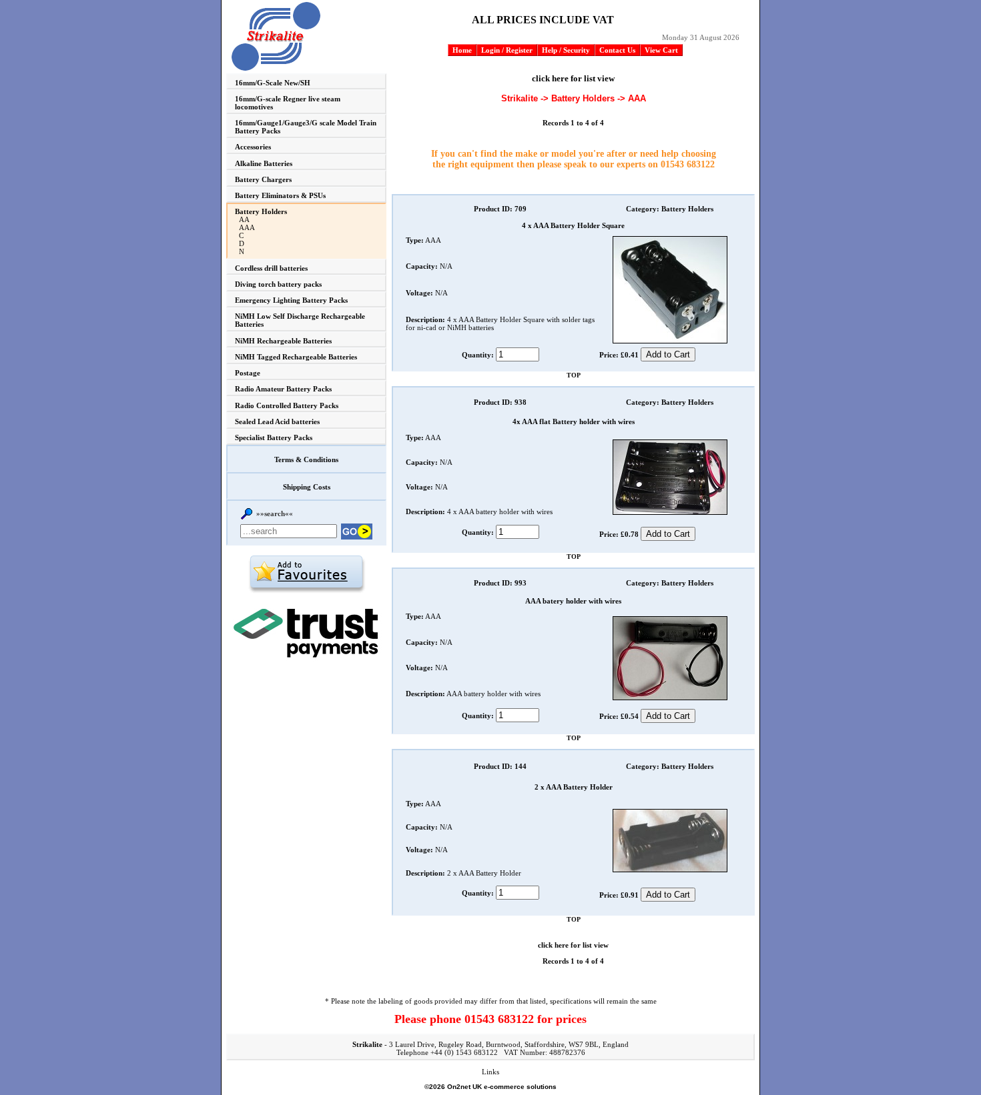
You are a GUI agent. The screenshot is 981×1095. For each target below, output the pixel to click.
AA (244, 219)
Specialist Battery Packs (273, 437)
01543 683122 (688, 164)
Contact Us (617, 50)
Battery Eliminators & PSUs (280, 195)
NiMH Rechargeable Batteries (283, 341)
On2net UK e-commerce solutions (502, 1086)
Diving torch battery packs (278, 284)
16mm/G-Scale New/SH (272, 83)
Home (462, 50)
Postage (247, 373)
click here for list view (573, 78)
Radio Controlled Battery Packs (286, 405)
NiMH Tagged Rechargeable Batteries (296, 357)
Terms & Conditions (306, 459)
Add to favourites (306, 574)
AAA (247, 227)
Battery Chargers (263, 179)
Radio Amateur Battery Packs (283, 389)
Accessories (253, 147)
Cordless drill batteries (271, 268)
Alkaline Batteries (263, 163)
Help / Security (566, 50)
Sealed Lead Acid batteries (277, 421)
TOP (574, 375)
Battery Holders (261, 211)
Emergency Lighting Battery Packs (291, 300)
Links (490, 1072)
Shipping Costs (306, 487)
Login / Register (507, 50)
